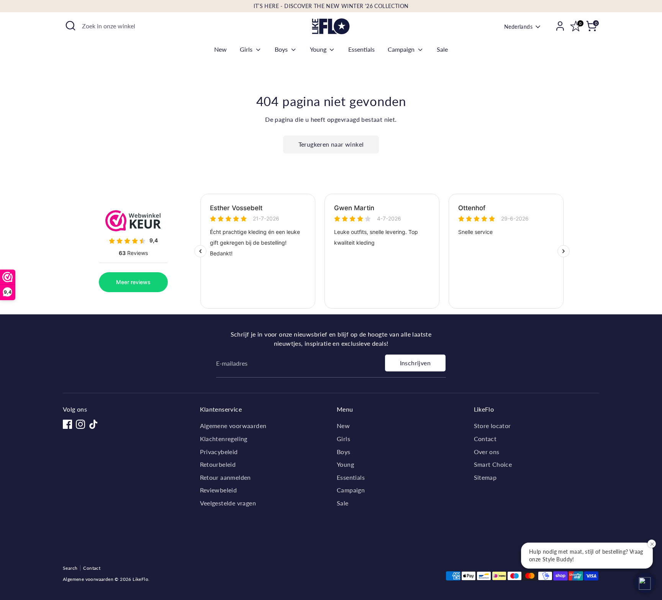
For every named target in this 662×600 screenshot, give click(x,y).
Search (70, 568)
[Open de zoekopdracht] (70, 25)
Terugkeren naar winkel (331, 144)
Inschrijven (415, 362)
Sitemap (485, 477)
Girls (247, 49)
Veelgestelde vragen (228, 503)
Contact (485, 438)
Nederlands (518, 26)
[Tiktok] (93, 424)
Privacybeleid (219, 451)
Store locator (492, 425)
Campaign (402, 49)
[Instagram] (80, 424)
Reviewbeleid (218, 490)
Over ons (487, 451)
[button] (645, 583)
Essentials (361, 49)
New (220, 49)
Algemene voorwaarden (233, 425)
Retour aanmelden (225, 477)
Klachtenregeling (223, 438)
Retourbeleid (218, 464)
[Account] (560, 26)
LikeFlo (140, 579)
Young (319, 49)
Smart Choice (493, 464)
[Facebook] (67, 424)
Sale (442, 49)
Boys (282, 49)
